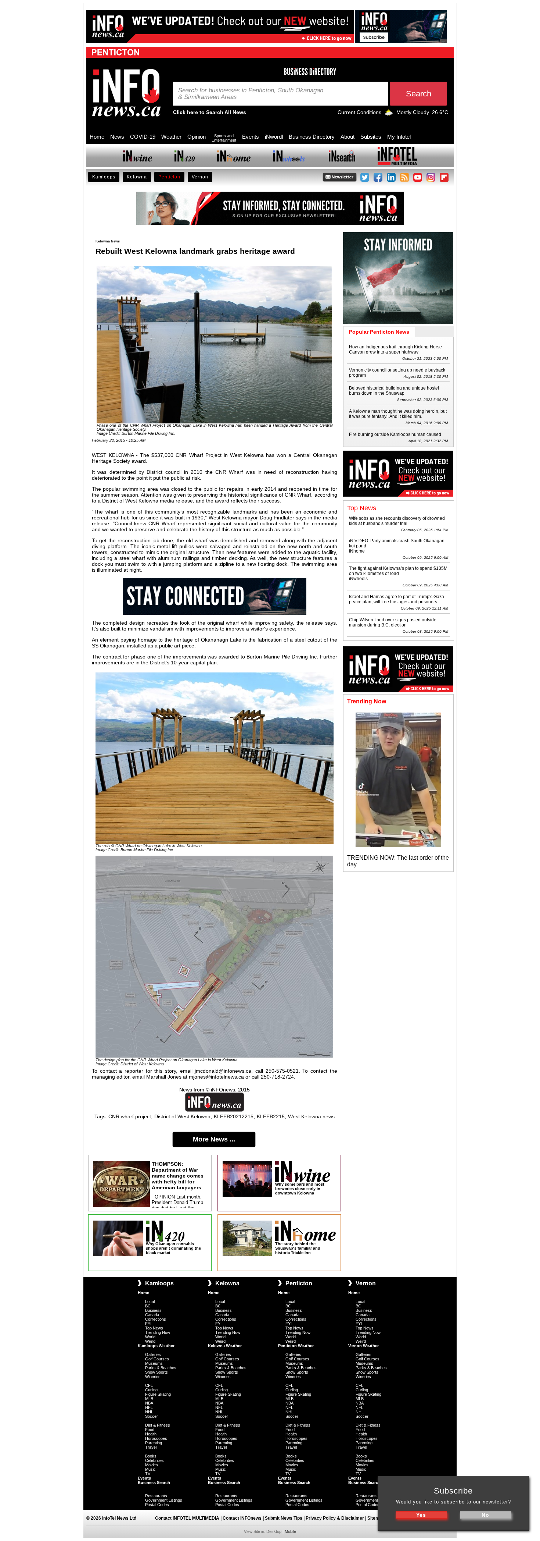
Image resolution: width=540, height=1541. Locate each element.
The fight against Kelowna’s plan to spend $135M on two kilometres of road (398, 571)
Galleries (153, 1354)
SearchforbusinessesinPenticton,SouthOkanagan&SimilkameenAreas (250, 93)
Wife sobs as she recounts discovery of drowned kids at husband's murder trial (397, 521)
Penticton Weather (296, 1345)
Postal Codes (157, 1504)
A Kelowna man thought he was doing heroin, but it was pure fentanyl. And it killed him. (398, 414)
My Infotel (399, 137)
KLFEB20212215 (233, 1116)
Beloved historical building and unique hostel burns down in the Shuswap (394, 391)
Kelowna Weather (225, 1345)
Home (97, 137)
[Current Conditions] (389, 114)
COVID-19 (142, 137)
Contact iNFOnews (242, 1518)
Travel (150, 1447)
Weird (150, 1341)
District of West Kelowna (182, 1116)
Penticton (169, 177)
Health (150, 1434)
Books (150, 1456)
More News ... (214, 1139)
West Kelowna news (311, 1116)
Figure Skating (158, 1394)
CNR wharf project (129, 1116)
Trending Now (157, 1332)
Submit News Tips (283, 1518)
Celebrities (154, 1460)
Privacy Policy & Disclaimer (335, 1518)
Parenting (153, 1443)
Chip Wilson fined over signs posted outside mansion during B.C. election (392, 622)
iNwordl (274, 137)
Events (250, 137)
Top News (154, 1328)
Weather (171, 137)
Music (150, 1469)
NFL (149, 1407)
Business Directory (312, 137)
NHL (149, 1412)
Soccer (151, 1416)
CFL (149, 1385)
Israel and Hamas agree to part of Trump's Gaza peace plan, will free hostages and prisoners (396, 599)
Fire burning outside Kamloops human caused (395, 434)
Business (153, 1310)
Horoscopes (156, 1438)
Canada (152, 1315)
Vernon (200, 177)
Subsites (370, 137)
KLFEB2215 (271, 1116)
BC (148, 1306)
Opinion (196, 137)
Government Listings (163, 1500)
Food (149, 1429)
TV (147, 1473)
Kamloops (103, 177)
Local (150, 1301)
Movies (151, 1465)
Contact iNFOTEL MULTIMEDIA (187, 1518)
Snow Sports (156, 1372)
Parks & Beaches (160, 1368)
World (150, 1337)
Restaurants (156, 1496)
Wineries (153, 1376)
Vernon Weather (363, 1345)
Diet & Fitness (157, 1425)
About (347, 137)
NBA (149, 1403)
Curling (151, 1390)
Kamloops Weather (156, 1345)
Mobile (290, 1531)
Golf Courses (157, 1359)
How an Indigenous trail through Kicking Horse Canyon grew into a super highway (395, 349)
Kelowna (137, 177)
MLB (149, 1398)
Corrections (155, 1319)
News (117, 137)
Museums (154, 1363)
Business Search (154, 1482)
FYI (148, 1323)
